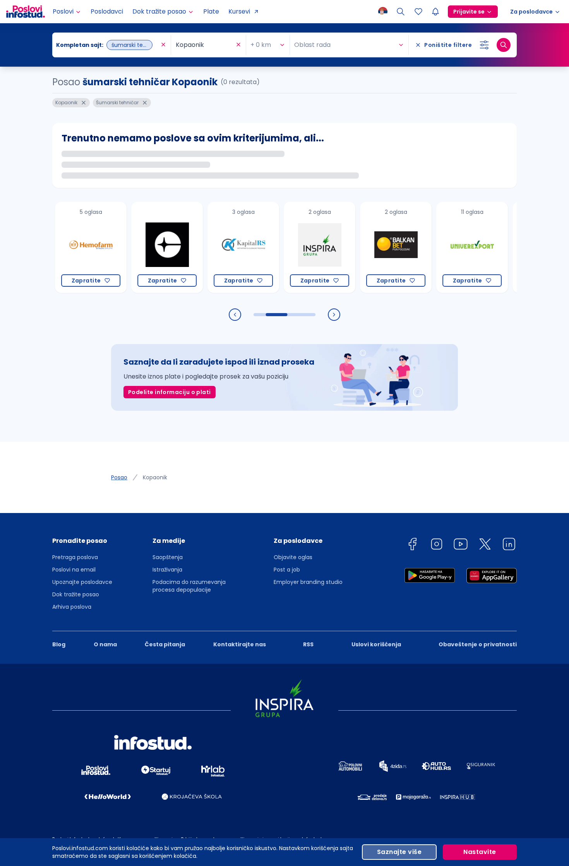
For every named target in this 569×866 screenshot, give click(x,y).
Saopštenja (168, 557)
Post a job (287, 569)
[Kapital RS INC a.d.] (226, 247)
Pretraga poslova (75, 557)
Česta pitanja (165, 644)
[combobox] (108, 45)
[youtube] (460, 545)
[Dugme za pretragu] (504, 45)
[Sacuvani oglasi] (418, 11)
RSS (308, 644)
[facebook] (412, 545)
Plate (211, 11)
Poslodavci (107, 11)
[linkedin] (509, 545)
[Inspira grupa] (303, 247)
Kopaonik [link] (155, 477)
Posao (119, 477)
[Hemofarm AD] (74, 247)
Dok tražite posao (75, 594)
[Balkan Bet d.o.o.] (379, 247)
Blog (58, 644)
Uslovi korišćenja (376, 644)
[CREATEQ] (150, 247)
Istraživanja (167, 569)
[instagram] (436, 545)
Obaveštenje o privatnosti (478, 644)
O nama (105, 644)
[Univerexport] (455, 247)
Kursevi (239, 11)
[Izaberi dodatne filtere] (484, 45)
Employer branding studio (308, 582)
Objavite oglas (293, 557)
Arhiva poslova (71, 607)
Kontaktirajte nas (239, 644)
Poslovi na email (74, 569)
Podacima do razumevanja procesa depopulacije (189, 586)
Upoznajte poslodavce (82, 582)
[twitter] (485, 545)
